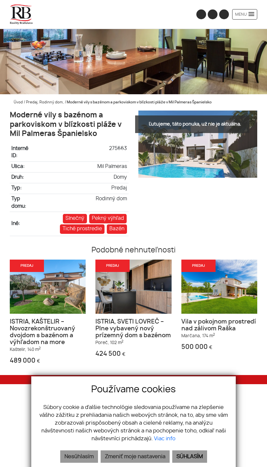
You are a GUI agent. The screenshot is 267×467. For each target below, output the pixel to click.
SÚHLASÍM (189, 456)
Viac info (165, 438)
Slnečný (74, 218)
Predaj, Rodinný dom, (45, 102)
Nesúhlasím (79, 456)
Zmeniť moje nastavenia (135, 456)
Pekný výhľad (108, 218)
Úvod (18, 102)
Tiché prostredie (82, 228)
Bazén (116, 228)
